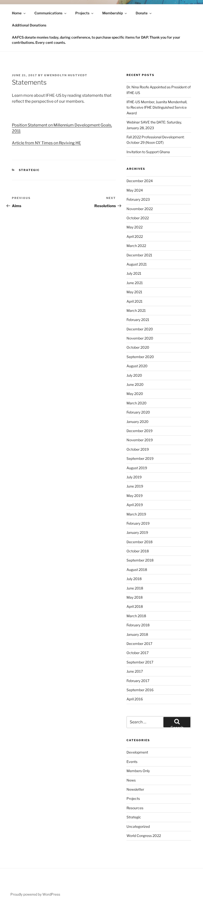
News (131, 780)
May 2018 (135, 597)
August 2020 (137, 366)
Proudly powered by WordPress (35, 894)
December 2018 (139, 542)
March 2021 (136, 310)
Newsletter (135, 789)
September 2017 (140, 662)
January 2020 (138, 421)
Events (132, 761)
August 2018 (137, 569)
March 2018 (136, 616)
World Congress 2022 (144, 835)
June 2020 (135, 384)
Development (137, 752)
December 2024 (140, 181)
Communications (48, 13)
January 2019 (137, 532)
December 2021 (139, 255)
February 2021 (138, 320)
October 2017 (138, 653)
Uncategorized (138, 826)
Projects (82, 13)
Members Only (138, 771)
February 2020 (138, 412)
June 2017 (135, 671)
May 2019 (135, 495)
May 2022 (135, 227)
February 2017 (138, 681)
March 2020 (137, 403)
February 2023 (138, 199)
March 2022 (136, 246)
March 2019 (136, 514)
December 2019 (139, 431)
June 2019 (135, 486)
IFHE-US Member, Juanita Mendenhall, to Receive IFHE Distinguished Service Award (157, 107)
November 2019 (140, 440)
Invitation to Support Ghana (148, 152)
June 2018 (135, 588)
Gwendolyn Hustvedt (65, 75)
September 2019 (140, 458)
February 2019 (138, 523)
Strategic (29, 170)
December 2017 (139, 643)
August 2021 (137, 264)
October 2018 (138, 551)
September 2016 (140, 690)
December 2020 (140, 329)
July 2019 (134, 477)
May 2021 (134, 292)
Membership (112, 13)
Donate (142, 13)
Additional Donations (29, 25)
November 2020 (140, 338)
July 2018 (134, 579)
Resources (135, 808)
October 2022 (138, 218)
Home (17, 13)
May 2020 (135, 394)
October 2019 (138, 449)
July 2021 (134, 273)
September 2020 (140, 357)
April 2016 (135, 699)
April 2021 (135, 301)
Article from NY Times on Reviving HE (46, 143)
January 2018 (137, 634)
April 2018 (135, 606)
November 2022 (140, 209)
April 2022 (135, 236)
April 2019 (135, 505)
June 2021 (135, 283)
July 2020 (134, 375)
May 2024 (135, 190)
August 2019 (137, 468)
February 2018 (138, 625)
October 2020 (138, 347)
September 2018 (140, 560)
